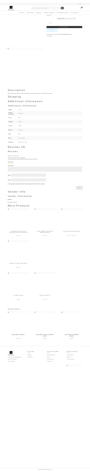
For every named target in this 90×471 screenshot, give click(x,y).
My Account (69, 357)
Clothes (70, 34)
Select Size (49, 18)
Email (9, 180)
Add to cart (64, 27)
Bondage (38, 12)
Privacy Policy (49, 361)
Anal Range (30, 12)
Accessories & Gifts (62, 12)
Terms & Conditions (70, 359)
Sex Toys (21, 12)
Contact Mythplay (70, 355)
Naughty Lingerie (49, 12)
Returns (48, 357)
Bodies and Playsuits (63, 34)
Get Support (52, 30)
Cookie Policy (30, 357)
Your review (11, 165)
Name (9, 175)
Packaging (29, 355)
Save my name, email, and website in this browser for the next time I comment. (27, 184)
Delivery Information (51, 355)
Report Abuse (49, 35)
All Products (75, 12)
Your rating (11, 162)
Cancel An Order (50, 359)
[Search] (62, 8)
